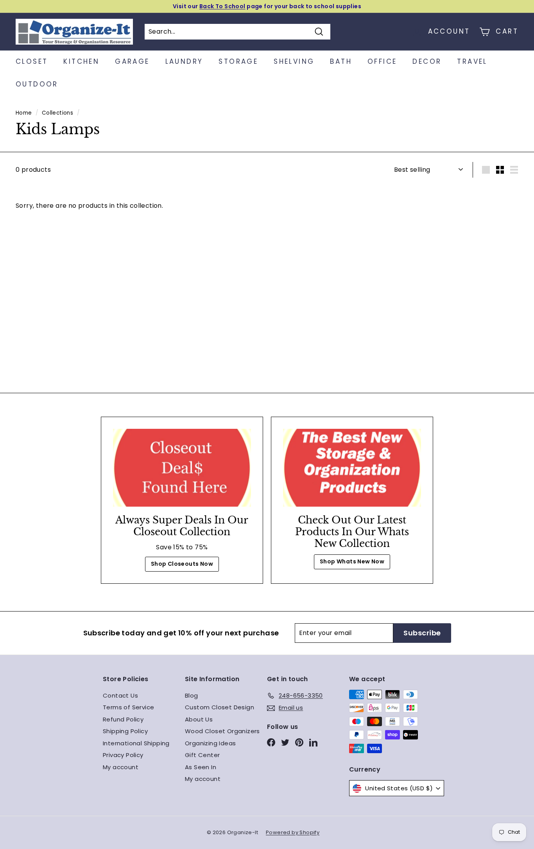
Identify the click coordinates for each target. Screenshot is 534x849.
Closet (32, 61)
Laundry (184, 61)
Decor (426, 61)
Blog (191, 695)
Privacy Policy (123, 755)
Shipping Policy (125, 731)
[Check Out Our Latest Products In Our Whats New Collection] (352, 468)
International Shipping (136, 743)
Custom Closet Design (219, 707)
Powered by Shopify (292, 832)
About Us (199, 719)
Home (24, 113)
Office (382, 61)
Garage (132, 61)
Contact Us (120, 695)
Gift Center (202, 755)
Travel (472, 61)
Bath (341, 61)
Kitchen (81, 61)
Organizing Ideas (210, 743)
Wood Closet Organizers (222, 731)
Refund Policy (123, 719)
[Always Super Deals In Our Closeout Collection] (182, 468)
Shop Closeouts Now (182, 564)
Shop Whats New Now (352, 561)
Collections (57, 113)
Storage (238, 61)
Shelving (294, 61)
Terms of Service (128, 707)
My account (120, 767)
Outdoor (37, 84)
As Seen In (200, 767)
